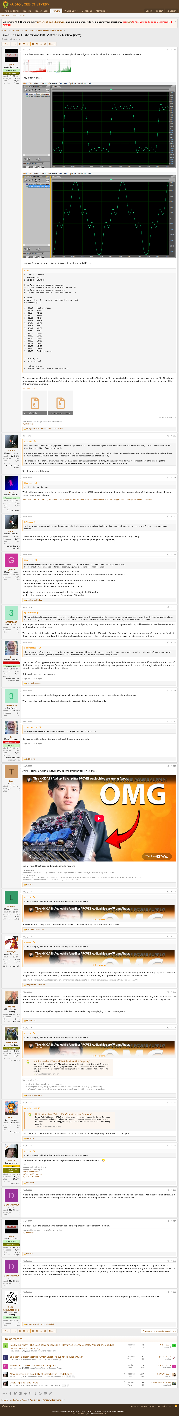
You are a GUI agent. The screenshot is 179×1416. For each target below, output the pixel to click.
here (129, 21)
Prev (7, 44)
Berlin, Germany (13, 510)
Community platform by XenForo (74, 1411)
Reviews (27, 10)
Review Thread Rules (31, 1172)
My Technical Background (32, 1174)
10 (70, 1377)
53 (24, 44)
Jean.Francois (15, 1351)
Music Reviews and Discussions (43, 1351)
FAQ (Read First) (11, 10)
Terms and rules (147, 1406)
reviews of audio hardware (51, 21)
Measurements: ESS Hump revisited (91, 499)
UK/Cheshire (15, 1060)
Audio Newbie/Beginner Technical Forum (42, 1359)
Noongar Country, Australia (13, 466)
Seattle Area (15, 1183)
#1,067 (173, 642)
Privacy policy (161, 1406)
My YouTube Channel (31, 1176)
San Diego (16, 919)
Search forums (18, 15)
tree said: (28, 897)
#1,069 (173, 721)
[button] (78, 11)
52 (20, 44)
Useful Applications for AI (24, 1382)
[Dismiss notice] (175, 21)
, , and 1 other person (44, 429)
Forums (56, 10)
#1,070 (173, 766)
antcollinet (167, 1385)
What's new (70, 10)
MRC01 (168, 1376)
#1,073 (173, 992)
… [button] (15, 44)
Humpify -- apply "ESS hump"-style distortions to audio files (129, 499)
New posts (5, 15)
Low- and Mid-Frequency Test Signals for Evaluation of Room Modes (49, 499)
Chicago (16, 1021)
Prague (17, 83)
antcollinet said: (30, 1108)
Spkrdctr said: (30, 612)
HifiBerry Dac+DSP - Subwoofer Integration (33, 1365)
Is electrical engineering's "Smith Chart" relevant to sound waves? (46, 1356)
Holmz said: (29, 483)
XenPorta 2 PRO (78, 1414)
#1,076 (173, 1145)
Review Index (41, 10)
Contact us (133, 1406)
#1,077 (173, 1190)
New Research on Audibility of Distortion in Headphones (41, 1373)
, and (40, 1324)
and (34, 600)
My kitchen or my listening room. (13, 679)
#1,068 (173, 690)
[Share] (168, 49)
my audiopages (28, 424)
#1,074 (173, 1027)
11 (73, 1377)
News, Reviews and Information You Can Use (43, 1385)
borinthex (13, 1368)
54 (28, 44)
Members (100, 10)
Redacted (167, 1347)
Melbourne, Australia (11, 966)
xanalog (168, 1359)
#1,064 (173, 516)
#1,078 (173, 1221)
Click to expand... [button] (99, 919)
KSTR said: (28, 441)
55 (33, 44)
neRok (12, 1359)
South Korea (15, 1132)
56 (37, 44)
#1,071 (173, 892)
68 (45, 44)
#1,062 (173, 436)
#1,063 (173, 477)
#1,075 (173, 1102)
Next (51, 44)
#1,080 (173, 1292)
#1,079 (173, 1261)
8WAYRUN (102, 1414)
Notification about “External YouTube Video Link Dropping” (61, 1061)
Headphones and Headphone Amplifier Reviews (46, 1376)
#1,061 (173, 49)
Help (171, 1406)
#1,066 (173, 607)
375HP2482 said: (31, 648)
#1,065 (173, 554)
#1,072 (173, 937)
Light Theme (9, 1406)
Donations (87, 10)
